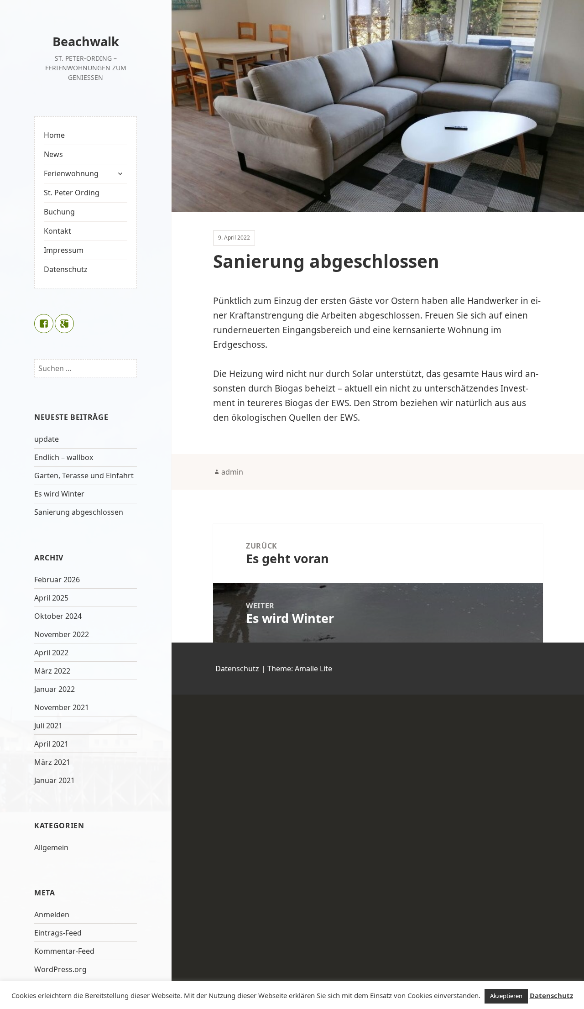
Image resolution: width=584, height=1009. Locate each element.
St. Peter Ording (71, 193)
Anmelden (51, 915)
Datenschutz (66, 269)
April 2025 (51, 598)
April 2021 (51, 744)
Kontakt (57, 231)
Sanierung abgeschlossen (78, 512)
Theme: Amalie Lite (299, 669)
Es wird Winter (59, 494)
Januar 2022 (54, 689)
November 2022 (61, 634)
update (46, 439)
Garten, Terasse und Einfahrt (84, 476)
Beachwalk (85, 41)
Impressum (63, 250)
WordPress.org (60, 969)
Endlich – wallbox (63, 457)
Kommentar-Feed (64, 951)
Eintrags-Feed (58, 933)
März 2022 (52, 671)
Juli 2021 (48, 726)
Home (54, 135)
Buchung (59, 212)
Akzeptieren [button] (506, 996)
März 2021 (52, 762)
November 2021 (61, 707)
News (53, 154)
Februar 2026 (57, 580)
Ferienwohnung (71, 173)
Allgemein (51, 847)
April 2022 (51, 653)
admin (232, 472)
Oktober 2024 (58, 616)
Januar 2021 (54, 780)
